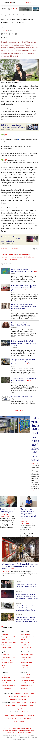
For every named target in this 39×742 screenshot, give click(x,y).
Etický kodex (20, 730)
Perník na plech (25, 668)
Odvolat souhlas (11, 732)
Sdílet (12, 34)
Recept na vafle (25, 665)
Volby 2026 (5, 634)
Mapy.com (18, 693)
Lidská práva (13, 259)
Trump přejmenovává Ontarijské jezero (8, 510)
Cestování (14, 382)
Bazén (13, 702)
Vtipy (12, 399)
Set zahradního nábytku (26, 705)
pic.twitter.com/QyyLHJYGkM (16, 160)
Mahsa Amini (5, 257)
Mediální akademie (9, 730)
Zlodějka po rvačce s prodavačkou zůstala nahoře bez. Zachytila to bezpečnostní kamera (23, 361)
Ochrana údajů (29, 730)
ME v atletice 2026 (7, 662)
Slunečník (7, 705)
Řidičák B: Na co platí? (27, 683)
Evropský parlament (24, 254)
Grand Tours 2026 (26, 647)
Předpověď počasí (28, 693)
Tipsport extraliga (7, 660)
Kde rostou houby (14, 696)
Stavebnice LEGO (9, 715)
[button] (19, 70)
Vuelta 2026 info (25, 634)
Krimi (12, 292)
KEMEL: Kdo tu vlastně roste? (22, 396)
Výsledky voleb (6, 639)
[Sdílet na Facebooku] (34, 249)
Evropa (13, 311)
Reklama (20, 728)
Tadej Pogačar (25, 642)
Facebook (7, 728)
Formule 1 (5, 665)
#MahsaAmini (8, 146)
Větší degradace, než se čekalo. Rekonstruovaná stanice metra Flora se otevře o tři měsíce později (20, 566)
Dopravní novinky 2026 (27, 680)
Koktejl (13, 366)
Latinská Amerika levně (8, 685)
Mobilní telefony (26, 712)
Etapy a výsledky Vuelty (28, 637)
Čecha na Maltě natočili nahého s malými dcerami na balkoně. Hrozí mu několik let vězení (23, 306)
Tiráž (31, 728)
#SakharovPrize (8, 139)
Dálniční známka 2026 (27, 677)
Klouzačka (14, 705)
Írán (15, 254)
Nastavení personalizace (25, 732)
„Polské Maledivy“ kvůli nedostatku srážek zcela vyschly (23, 379)
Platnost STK (24, 688)
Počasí (13, 273)
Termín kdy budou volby (9, 642)
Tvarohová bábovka (26, 662)
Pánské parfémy (19, 721)
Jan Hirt (23, 639)
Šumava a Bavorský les (9, 680)
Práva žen (4, 259)
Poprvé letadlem (6, 677)
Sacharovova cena (16, 257)
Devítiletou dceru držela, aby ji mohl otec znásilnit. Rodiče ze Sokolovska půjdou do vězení (24, 287)
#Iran (31, 155)
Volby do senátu (6, 645)
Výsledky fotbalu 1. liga (8, 657)
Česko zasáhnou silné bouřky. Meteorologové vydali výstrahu (22, 270)
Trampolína (32, 702)
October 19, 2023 (32, 162)
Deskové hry (10, 718)
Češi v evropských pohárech (18, 699)
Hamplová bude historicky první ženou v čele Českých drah (22, 324)
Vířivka (23, 709)
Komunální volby (6, 647)
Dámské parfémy (21, 715)
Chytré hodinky (27, 718)
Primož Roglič (25, 645)
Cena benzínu (25, 696)
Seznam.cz (28, 2)
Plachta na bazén (22, 702)
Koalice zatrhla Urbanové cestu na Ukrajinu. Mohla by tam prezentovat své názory (28, 514)
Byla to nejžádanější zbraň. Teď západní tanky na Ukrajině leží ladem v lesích (24, 343)
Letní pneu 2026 (25, 675)
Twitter (14, 728)
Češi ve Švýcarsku (7, 683)
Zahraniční (14, 347)
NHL (3, 668)
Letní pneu (31, 715)
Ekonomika (14, 327)
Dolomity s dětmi (6, 688)
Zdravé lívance (25, 660)
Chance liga (5, 654)
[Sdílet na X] (37, 249)
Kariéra (26, 728)
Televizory (18, 718)
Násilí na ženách (29, 257)
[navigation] (2, 2)
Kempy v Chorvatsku (8, 675)
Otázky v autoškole (26, 685)
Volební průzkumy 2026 (9, 637)
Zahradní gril (16, 709)
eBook (5, 34)
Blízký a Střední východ (7, 129)
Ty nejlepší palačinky (27, 654)
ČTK (2, 27)
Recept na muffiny (26, 657)
